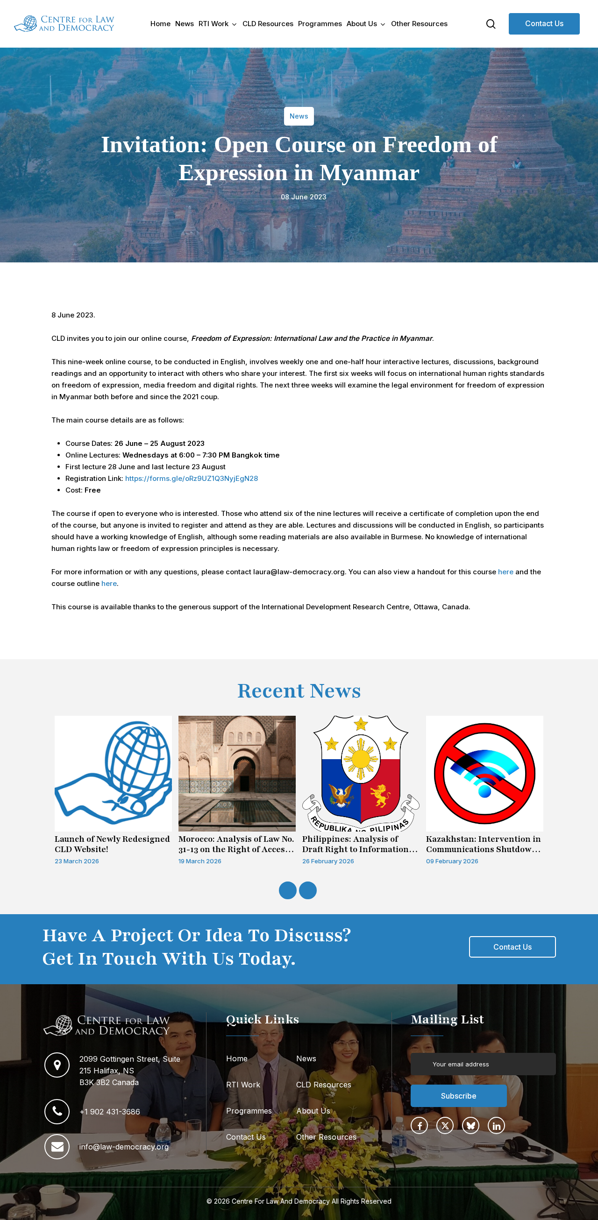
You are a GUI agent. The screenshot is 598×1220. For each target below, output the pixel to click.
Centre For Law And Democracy (281, 1201)
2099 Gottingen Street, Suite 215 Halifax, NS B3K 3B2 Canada (129, 1070)
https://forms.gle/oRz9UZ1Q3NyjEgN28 (191, 478)
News (306, 1058)
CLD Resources (323, 1084)
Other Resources (326, 1137)
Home (237, 1058)
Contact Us (544, 23)
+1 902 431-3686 (109, 1111)
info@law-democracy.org (124, 1146)
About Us (313, 1110)
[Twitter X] (445, 1125)
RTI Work (243, 1084)
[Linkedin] (496, 1125)
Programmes (249, 1110)
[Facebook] (419, 1125)
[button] (512, 947)
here (505, 571)
